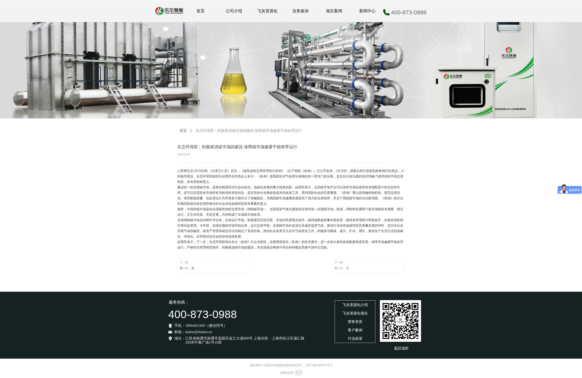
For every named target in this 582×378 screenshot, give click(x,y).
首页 (183, 131)
